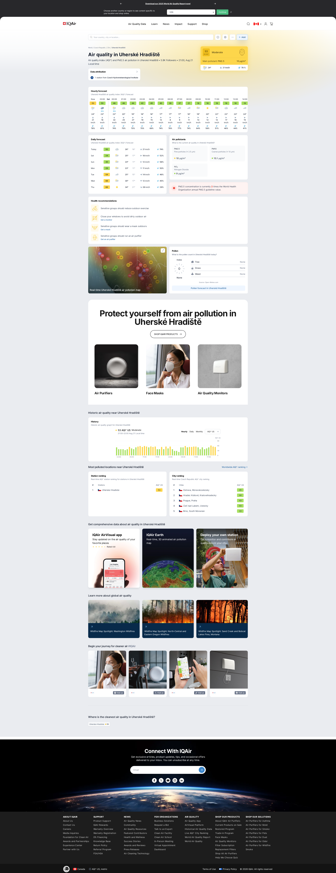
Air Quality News (132, 821)
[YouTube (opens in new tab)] (168, 780)
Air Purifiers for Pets (256, 833)
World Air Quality (194, 841)
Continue (222, 12)
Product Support (102, 821)
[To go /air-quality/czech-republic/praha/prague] (209, 500)
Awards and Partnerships (76, 841)
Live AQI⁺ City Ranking (196, 833)
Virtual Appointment (164, 845)
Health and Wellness (134, 837)
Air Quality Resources (135, 829)
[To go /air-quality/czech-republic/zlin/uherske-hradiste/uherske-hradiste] (127, 490)
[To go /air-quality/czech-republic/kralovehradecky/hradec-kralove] (209, 495)
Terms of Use (209, 869)
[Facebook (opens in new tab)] (154, 780)
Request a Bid (161, 825)
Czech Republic (100, 48)
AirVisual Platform (194, 825)
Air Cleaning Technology (136, 853)
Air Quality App (193, 821)
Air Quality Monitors (225, 841)
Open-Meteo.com (211, 282)
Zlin (108, 48)
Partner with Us (71, 849)
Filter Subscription (224, 845)
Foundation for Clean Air (76, 837)
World (90, 48)
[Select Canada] (258, 24)
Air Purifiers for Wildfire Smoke (258, 847)
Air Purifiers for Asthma (258, 821)
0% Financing (100, 837)
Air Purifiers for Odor (257, 841)
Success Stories (132, 841)
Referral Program (102, 849)
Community (130, 825)
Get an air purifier (108, 239)
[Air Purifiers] (116, 366)
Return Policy (100, 845)
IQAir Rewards (100, 825)
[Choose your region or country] (258, 24)
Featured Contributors (135, 833)
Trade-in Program (224, 833)
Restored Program (224, 829)
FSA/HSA (98, 853)
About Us (68, 821)
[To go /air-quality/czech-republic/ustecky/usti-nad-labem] (209, 505)
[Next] (215, 3)
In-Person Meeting (163, 841)
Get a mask (105, 229)
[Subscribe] (202, 770)
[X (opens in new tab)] (161, 780)
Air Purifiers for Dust (256, 837)
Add (244, 37)
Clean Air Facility (163, 833)
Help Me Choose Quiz (226, 857)
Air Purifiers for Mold (257, 825)
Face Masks (221, 837)
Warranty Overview (103, 829)
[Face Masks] (168, 366)
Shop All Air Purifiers (226, 853)
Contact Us (69, 825)
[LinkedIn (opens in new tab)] (181, 780)
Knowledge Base (102, 841)
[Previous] (121, 3)
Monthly (199, 431)
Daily (192, 431)
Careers (67, 829)
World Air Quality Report (197, 837)
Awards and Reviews (134, 845)
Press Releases (131, 849)
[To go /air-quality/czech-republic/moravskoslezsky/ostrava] (209, 490)
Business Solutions (164, 821)
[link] (248, 24)
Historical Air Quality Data (198, 829)
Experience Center (72, 845)
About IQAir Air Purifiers (227, 821)
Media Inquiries (71, 833)
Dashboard (160, 849)
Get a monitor (106, 220)
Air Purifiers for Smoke (257, 829)
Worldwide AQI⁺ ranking (233, 467)
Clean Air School (163, 837)
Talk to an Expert (163, 829)
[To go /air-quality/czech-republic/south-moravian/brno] (209, 511)
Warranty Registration (104, 833)
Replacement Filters (225, 849)
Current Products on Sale (228, 825)
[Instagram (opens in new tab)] (174, 780)
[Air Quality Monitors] (220, 366)
